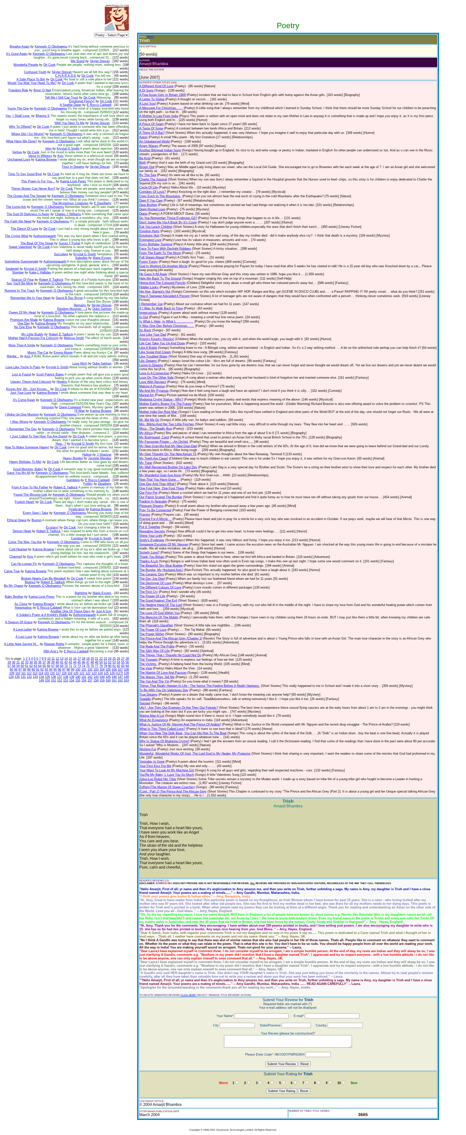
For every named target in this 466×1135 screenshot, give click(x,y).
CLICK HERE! (188, 995)
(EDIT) (150, 36)
